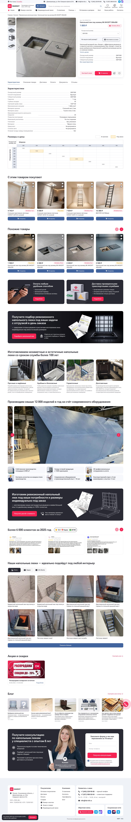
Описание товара (29, 82)
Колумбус (19, 1)
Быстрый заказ (87, 73)
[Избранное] (119, 73)
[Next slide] (121, 229)
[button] (19, 47)
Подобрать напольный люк (24, 336)
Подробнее (39, 299)
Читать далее (84, 52)
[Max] (122, 1)
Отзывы (74, 82)
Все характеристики (86, 62)
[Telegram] (119, 1)
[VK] (109, 812)
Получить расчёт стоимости (24, 513)
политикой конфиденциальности (100, 763)
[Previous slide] (12, 435)
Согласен (32, 817)
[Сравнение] (114, 73)
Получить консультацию (102, 755)
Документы (63, 82)
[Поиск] (101, 6)
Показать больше (65, 645)
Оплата (53, 82)
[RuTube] (114, 812)
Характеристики (14, 82)
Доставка (43, 82)
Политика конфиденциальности (76, 819)
